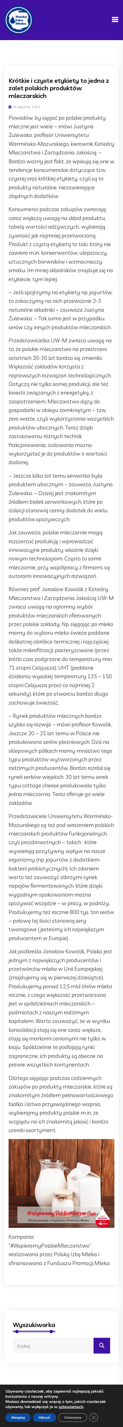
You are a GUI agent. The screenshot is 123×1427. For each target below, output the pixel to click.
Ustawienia (72, 1417)
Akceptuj (18, 1417)
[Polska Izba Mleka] (19, 19)
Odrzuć (44, 1417)
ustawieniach (71, 1407)
